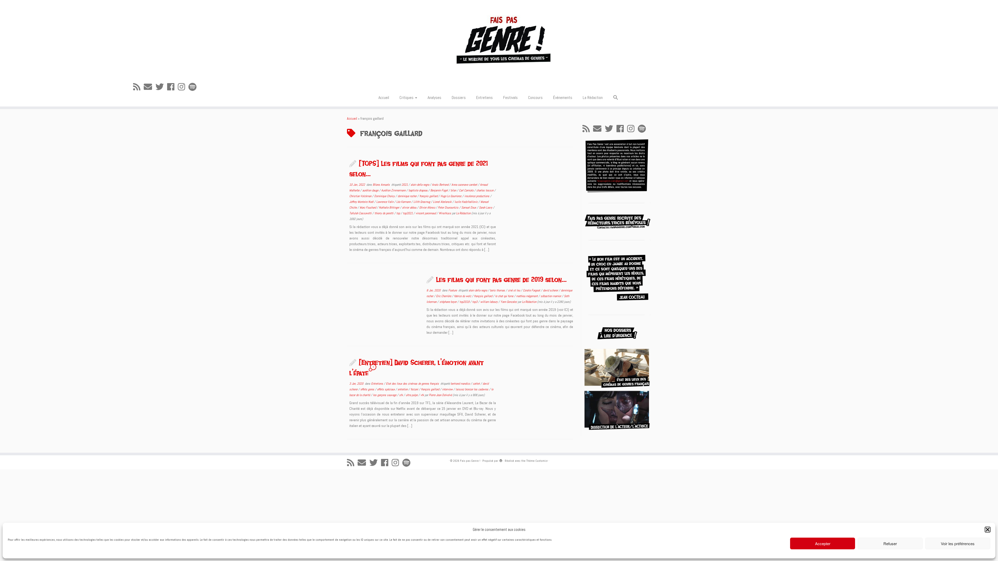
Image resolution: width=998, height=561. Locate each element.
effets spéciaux (386, 389)
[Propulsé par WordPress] (501, 460)
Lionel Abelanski (442, 202)
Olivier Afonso (427, 207)
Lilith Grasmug (422, 202)
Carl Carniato (466, 190)
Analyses (434, 97)
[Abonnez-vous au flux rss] (138, 87)
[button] (987, 529)
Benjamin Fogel (439, 190)
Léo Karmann (403, 202)
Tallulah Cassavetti (360, 213)
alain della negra (420, 185)
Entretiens (484, 97)
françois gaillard (428, 196)
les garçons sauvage (385, 395)
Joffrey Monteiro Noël (361, 202)
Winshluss (445, 213)
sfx (401, 395)
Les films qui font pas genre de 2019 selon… (501, 279)
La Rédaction (593, 97)
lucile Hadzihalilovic (466, 202)
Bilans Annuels (382, 185)
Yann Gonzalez (509, 302)
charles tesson (485, 190)
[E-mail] (149, 87)
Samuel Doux (469, 207)
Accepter (822, 543)
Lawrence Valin (385, 202)
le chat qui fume (504, 296)
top (398, 213)
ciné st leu (514, 290)
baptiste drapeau (418, 190)
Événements (562, 97)
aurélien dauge (370, 190)
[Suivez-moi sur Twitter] (161, 87)
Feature (453, 290)
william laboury (489, 302)
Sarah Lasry (486, 207)
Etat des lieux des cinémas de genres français (413, 384)
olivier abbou (409, 207)
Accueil (383, 97)
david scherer (551, 290)
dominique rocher (407, 196)
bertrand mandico (461, 384)
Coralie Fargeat (532, 290)
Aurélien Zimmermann (393, 190)
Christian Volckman (360, 196)
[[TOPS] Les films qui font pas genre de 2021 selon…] (538, 187)
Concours (535, 97)
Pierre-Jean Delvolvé (440, 395)
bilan (454, 190)
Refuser (890, 543)
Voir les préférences (958, 543)
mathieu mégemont (527, 296)
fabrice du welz (463, 296)
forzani (415, 389)
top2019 (464, 302)
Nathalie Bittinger (389, 207)
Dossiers (459, 97)
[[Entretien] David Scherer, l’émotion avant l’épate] (538, 386)
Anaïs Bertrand (440, 185)
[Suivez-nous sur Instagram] (183, 87)
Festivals (510, 97)
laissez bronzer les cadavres (472, 389)
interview (448, 389)
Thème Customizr (537, 461)
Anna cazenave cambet (464, 185)
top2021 (408, 213)
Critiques (407, 97)
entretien (403, 389)
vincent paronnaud (426, 213)
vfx (423, 395)
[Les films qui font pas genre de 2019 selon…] (383, 303)
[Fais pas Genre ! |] (499, 39)
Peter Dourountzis (448, 207)
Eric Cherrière (444, 296)
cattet (477, 384)
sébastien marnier (551, 296)
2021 (405, 185)
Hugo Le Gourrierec (451, 196)
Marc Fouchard (368, 207)
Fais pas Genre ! (470, 461)
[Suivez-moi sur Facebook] (172, 87)
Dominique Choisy (385, 196)
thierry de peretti (384, 213)
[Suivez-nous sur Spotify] (194, 87)
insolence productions (477, 196)
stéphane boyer (448, 302)
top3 (475, 302)
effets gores (367, 389)
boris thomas (498, 290)
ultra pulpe (412, 395)
